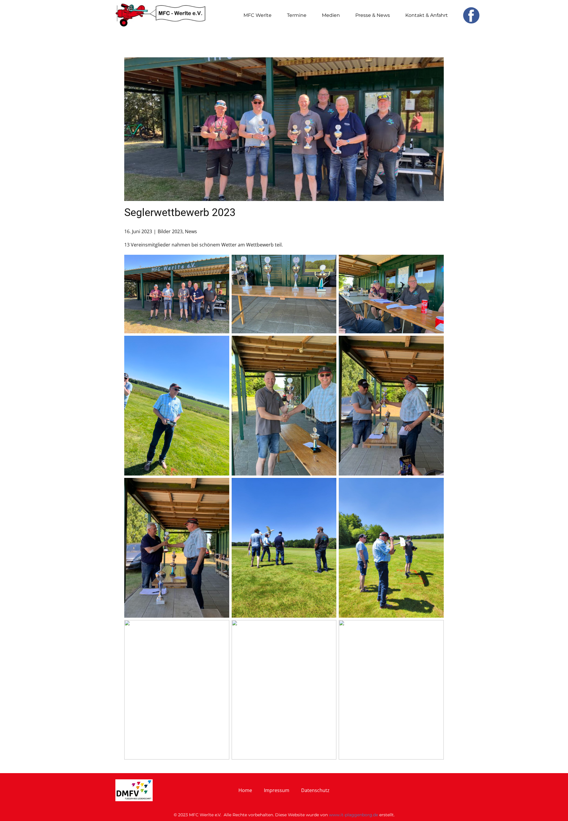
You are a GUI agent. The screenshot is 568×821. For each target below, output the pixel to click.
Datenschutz (315, 790)
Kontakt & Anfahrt (426, 15)
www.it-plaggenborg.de (353, 814)
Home (245, 790)
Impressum (276, 790)
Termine (296, 15)
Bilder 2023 (170, 231)
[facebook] (471, 15)
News (191, 231)
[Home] (160, 15)
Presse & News (372, 15)
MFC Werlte (257, 15)
